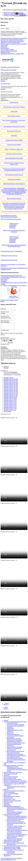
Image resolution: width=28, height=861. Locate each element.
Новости (6, 789)
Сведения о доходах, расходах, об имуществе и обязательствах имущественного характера (16, 827)
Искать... (3, 28)
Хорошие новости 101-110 (11, 396)
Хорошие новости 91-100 (10, 397)
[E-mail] (6, 368)
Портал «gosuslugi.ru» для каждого (13, 772)
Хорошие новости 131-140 (11, 391)
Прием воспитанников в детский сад (13, 765)
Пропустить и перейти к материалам (13, 12)
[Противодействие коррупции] (14, 255)
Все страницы (7, 411)
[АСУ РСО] (4, 279)
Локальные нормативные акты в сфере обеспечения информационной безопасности (17, 809)
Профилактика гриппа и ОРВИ (12, 848)
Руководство (10, 733)
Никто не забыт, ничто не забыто (12, 779)
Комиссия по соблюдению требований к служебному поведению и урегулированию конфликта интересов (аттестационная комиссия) (17, 832)
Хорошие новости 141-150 (11, 390)
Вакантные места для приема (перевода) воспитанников (14, 747)
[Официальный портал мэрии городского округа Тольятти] (14, 284)
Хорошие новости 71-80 (10, 400)
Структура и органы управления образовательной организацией (15, 725)
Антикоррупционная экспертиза (15, 819)
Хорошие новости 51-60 (10, 403)
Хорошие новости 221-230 (11, 379)
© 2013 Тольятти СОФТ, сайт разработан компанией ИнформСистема (11, 859)
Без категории (13, 372)
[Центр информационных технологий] (11, 275)
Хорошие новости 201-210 (11, 381)
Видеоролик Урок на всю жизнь (12, 800)
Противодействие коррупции (11, 814)
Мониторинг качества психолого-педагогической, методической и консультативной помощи (14, 39)
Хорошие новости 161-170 (11, 387)
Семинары (6, 803)
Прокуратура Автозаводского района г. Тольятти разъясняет (14, 791)
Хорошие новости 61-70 (10, 401)
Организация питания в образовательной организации (15, 753)
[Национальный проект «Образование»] (14, 251)
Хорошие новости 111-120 (11, 394)
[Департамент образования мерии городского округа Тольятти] (14, 278)
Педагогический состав (13, 734)
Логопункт (7, 775)
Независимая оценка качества (8, 215)
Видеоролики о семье (9, 799)
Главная (6, 720)
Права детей (4, 46)
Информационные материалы (15, 838)
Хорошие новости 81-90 (10, 398)
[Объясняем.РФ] (8, 65)
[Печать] (6, 366)
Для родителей (11, 852)
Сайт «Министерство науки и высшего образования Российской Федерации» (16, 760)
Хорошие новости (8, 377)
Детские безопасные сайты (14, 813)
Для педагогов (11, 851)
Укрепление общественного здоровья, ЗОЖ (12, 53)
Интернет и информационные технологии (15, 780)
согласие (3, 351)
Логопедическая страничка (11, 776)
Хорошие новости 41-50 (10, 404)
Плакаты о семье (8, 802)
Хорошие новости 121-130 (11, 393)
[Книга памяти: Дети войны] (8, 69)
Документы (10, 727)
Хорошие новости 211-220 (11, 380)
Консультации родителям (10, 773)
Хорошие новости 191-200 (11, 383)
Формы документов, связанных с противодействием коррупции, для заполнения (16, 823)
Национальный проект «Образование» (14, 843)
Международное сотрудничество (15, 751)
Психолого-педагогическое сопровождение (15, 782)
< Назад (6, 707)
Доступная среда (11, 749)
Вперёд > (6, 708)
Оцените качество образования (9, 51)
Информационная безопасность (12, 806)
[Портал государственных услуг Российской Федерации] (14, 265)
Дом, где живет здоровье (7, 49)
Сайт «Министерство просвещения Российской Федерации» (16, 756)
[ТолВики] (4, 281)
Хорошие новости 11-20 (10, 408)
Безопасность (7, 804)
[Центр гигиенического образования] (14, 219)
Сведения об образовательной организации (15, 721)
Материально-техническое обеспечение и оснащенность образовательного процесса (14, 740)
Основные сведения (12, 723)
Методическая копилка (10, 778)
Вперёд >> (6, 704)
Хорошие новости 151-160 (11, 388)
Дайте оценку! (4, 100)
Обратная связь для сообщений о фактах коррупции (15, 836)
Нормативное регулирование (14, 812)
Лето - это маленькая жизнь (11, 793)
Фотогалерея (7, 795)
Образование (10, 728)
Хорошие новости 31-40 (10, 405)
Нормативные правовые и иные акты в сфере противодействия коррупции (17, 816)
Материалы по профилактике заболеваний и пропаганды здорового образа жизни (12, 41)
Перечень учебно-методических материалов (15, 845)
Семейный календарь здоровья (12, 847)
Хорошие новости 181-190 (11, 384)
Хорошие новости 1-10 (10, 410)
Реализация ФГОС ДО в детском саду (14, 850)
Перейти (3, 81)
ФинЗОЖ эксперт (5, 52)
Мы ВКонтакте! (5, 48)
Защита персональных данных (12, 796)
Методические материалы (14, 820)
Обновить (10, 342)
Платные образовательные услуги (16, 742)
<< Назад (6, 703)
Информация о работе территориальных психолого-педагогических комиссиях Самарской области (17, 769)
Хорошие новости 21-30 (10, 407)
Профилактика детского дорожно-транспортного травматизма (13, 840)
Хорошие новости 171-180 (11, 386)
